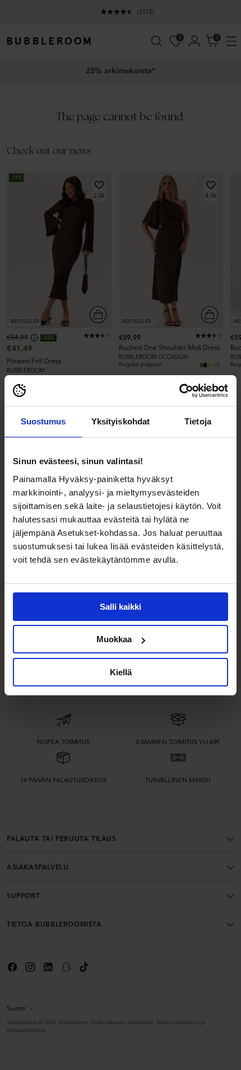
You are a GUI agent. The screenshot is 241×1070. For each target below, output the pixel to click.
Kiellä (121, 672)
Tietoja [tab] (197, 421)
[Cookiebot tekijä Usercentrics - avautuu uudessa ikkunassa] (179, 391)
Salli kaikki (120, 606)
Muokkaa (114, 639)
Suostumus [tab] (43, 421)
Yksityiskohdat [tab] (120, 421)
